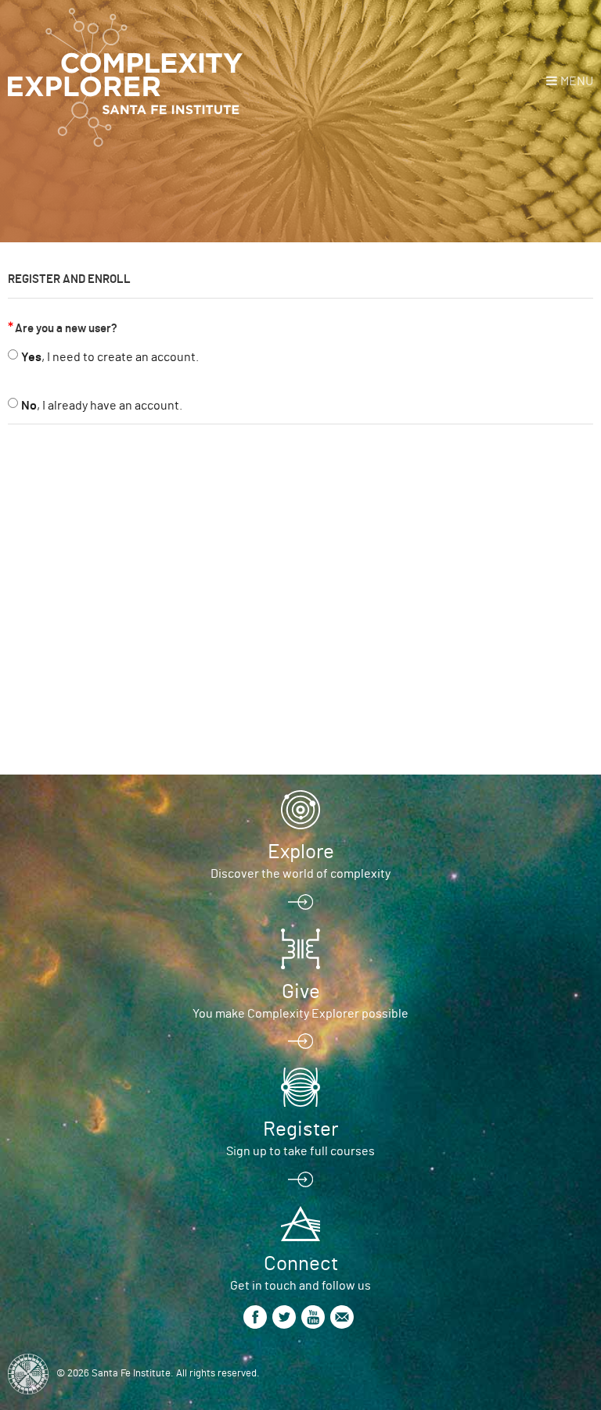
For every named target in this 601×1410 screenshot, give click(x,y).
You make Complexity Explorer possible (300, 1013)
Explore (301, 852)
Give (301, 992)
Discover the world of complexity (300, 874)
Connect (301, 1264)
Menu (576, 81)
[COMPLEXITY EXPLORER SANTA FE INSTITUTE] (125, 78)
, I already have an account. (101, 405)
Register (300, 1129)
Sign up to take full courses (300, 1151)
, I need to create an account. (110, 357)
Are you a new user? (66, 329)
